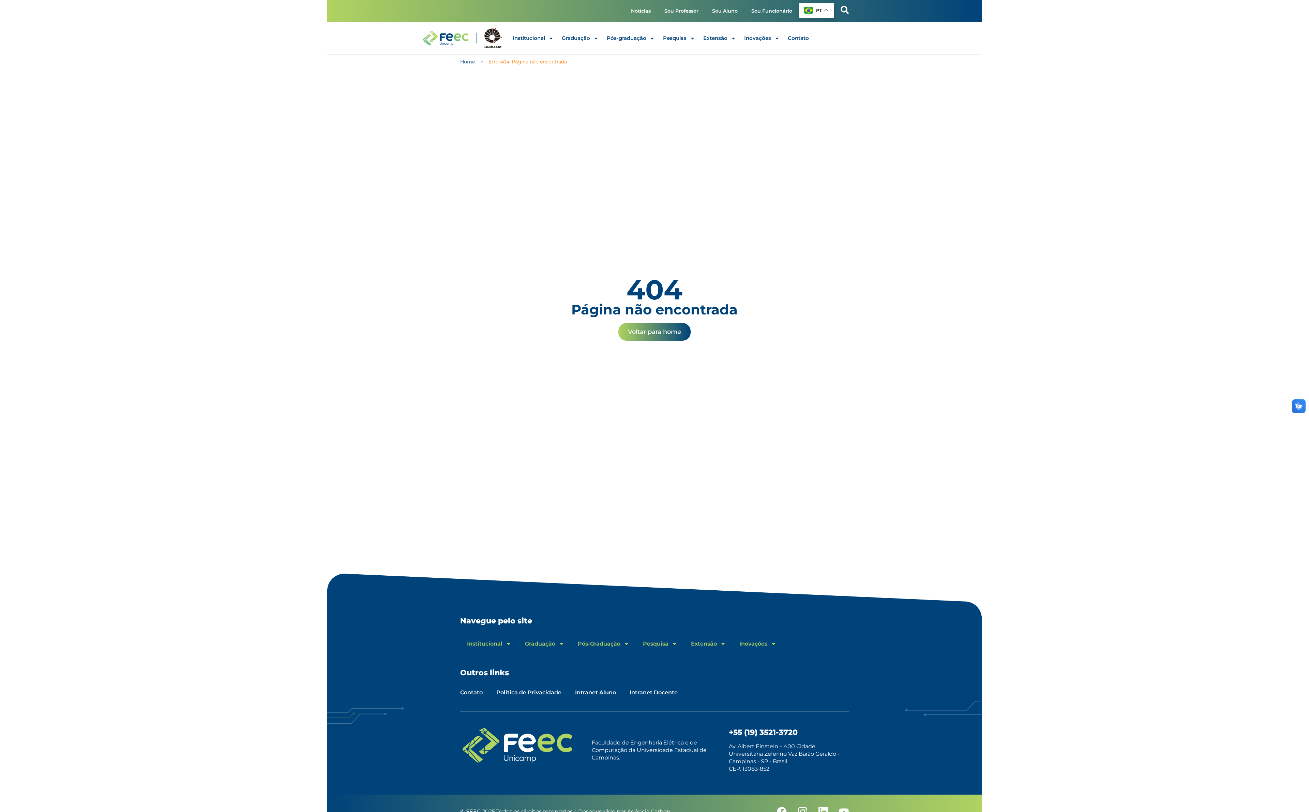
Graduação (576, 38)
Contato (798, 38)
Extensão (715, 38)
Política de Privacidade (528, 692)
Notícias (641, 11)
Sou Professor (681, 11)
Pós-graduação (626, 38)
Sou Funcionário (771, 11)
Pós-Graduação (599, 643)
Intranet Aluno (595, 692)
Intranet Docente (654, 692)
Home (467, 62)
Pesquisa (675, 38)
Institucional (529, 38)
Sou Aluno (725, 11)
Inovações (757, 38)
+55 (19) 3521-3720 (763, 732)
